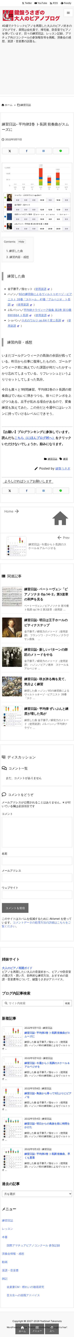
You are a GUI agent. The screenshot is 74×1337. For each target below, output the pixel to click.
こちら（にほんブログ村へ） (34, 438)
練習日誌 (26, 104)
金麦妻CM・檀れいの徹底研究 (25, 1287)
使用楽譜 (40, 288)
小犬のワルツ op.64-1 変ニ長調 (41, 320)
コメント (7, 813)
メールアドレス (11, 870)
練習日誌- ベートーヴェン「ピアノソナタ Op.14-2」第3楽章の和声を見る (46, 594)
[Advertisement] (37, 72)
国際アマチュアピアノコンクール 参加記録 (33, 1245)
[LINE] (61, 151)
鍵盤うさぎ (62, 468)
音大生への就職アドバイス (23, 1295)
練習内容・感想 (17, 257)
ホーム (8, 104)
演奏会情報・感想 (13, 1253)
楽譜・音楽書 (10, 1270)
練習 (65, 458)
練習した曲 (14, 250)
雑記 (4, 1278)
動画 (4, 1262)
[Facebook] (27, 151)
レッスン (7, 1228)
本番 (4, 1237)
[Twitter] (10, 151)
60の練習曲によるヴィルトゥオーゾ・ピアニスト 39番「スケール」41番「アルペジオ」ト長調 (40, 299)
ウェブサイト (10, 887)
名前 (4, 853)
